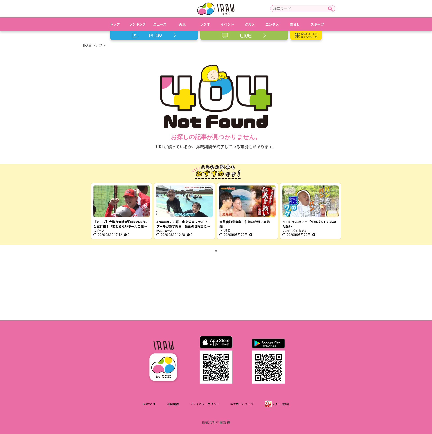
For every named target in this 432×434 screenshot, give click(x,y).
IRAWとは (149, 404)
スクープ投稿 (280, 404)
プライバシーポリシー (204, 404)
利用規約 (173, 404)
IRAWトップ (92, 45)
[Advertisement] (216, 284)
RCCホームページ (241, 404)
